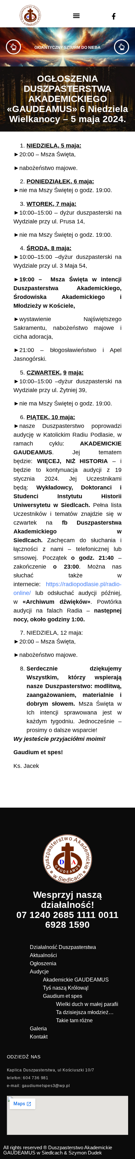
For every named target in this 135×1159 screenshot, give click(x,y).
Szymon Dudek (85, 1152)
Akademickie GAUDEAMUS (76, 979)
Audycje (39, 971)
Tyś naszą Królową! (65, 988)
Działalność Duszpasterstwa (63, 947)
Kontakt (39, 1036)
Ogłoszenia (43, 963)
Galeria (38, 1028)
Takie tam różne (74, 1020)
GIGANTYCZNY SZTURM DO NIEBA (67, 47)
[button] (76, 15)
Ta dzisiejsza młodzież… (85, 1012)
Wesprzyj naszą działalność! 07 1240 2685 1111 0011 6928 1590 (67, 910)
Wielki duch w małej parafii (87, 1004)
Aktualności (43, 955)
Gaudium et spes (62, 996)
